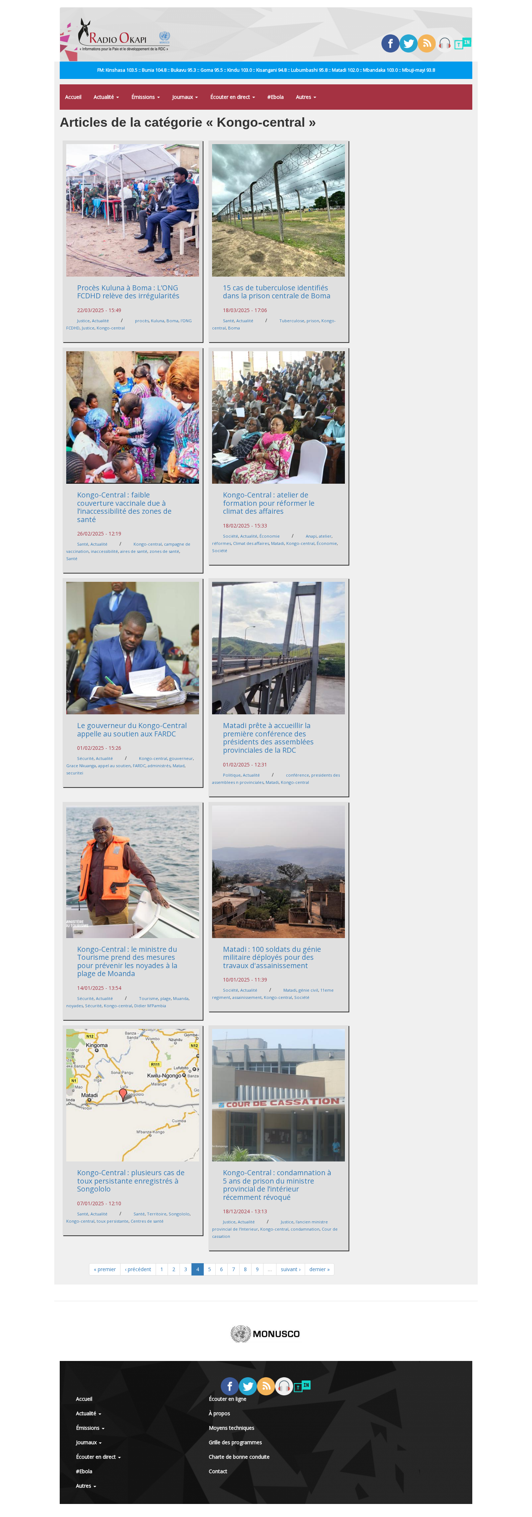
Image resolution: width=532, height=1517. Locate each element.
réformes (221, 543)
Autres (304, 96)
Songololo (179, 1213)
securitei (74, 773)
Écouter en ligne (227, 1398)
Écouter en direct (231, 96)
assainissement (247, 997)
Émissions (143, 96)
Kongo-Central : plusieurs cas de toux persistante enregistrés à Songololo (131, 1181)
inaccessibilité (104, 551)
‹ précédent (138, 1269)
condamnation (305, 1229)
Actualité (104, 96)
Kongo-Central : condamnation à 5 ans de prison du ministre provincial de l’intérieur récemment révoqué (277, 1185)
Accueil (73, 96)
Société (230, 536)
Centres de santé (147, 1221)
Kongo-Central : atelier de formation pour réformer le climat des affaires (268, 503)
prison (313, 320)
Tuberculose (291, 320)
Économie (269, 536)
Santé (228, 320)
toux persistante (112, 1221)
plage (165, 998)
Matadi (277, 543)
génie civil (308, 990)
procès (142, 320)
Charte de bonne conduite (239, 1456)
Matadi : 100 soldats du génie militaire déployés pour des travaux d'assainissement (272, 957)
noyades (74, 1005)
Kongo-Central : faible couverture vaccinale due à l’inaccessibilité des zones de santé (124, 507)
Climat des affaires (251, 543)
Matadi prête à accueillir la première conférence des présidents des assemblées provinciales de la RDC (268, 737)
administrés (159, 765)
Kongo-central (111, 328)
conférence (297, 775)
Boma (172, 320)
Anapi (311, 536)
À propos (219, 1413)
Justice (83, 320)
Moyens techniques (231, 1427)
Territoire (156, 1213)
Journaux (183, 96)
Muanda (181, 998)
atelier (325, 536)
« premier (105, 1269)
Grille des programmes (235, 1442)
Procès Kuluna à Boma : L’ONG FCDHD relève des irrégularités (128, 292)
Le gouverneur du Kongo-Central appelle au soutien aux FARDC (132, 729)
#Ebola (275, 96)
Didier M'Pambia (150, 1005)
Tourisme (148, 998)
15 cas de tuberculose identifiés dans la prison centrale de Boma (276, 292)
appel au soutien (114, 765)
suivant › (290, 1269)
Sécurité (85, 758)
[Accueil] (127, 34)
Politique (232, 775)
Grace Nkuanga (81, 765)
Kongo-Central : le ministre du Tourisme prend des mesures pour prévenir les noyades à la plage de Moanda (127, 961)
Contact (218, 1471)
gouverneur (181, 758)
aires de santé (133, 551)
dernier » (319, 1269)
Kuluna (157, 320)
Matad (179, 765)
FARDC (139, 765)
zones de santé (164, 551)
